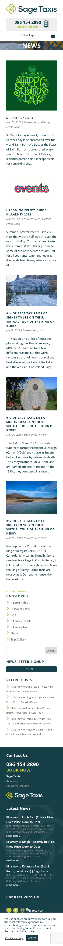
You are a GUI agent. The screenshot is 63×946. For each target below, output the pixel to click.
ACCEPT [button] (32, 938)
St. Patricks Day (20, 118)
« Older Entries (16, 591)
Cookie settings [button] (14, 938)
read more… (13, 835)
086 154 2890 (22, 764)
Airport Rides (19, 603)
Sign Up (31, 669)
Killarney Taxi (19, 627)
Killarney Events (21, 621)
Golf (13, 615)
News (17, 127)
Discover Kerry (32, 122)
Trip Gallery (18, 639)
